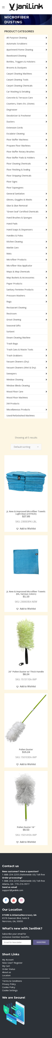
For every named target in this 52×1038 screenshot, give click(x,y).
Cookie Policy (8, 987)
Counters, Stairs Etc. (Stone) (20, 103)
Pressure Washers (15, 295)
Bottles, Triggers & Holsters (20, 61)
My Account (8, 959)
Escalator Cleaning (15, 133)
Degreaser (11, 109)
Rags (9, 301)
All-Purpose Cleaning (16, 37)
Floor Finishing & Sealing (18, 169)
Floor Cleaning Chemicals (18, 163)
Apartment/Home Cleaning (19, 49)
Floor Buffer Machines (17, 139)
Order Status (8, 969)
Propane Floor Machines (18, 145)
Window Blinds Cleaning (18, 385)
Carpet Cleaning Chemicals (19, 85)
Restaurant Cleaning (16, 307)
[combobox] (26, 447)
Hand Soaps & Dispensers (19, 229)
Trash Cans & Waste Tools (19, 349)
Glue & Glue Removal (16, 205)
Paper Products (14, 283)
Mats (9, 253)
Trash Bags (12, 343)
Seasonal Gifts (13, 325)
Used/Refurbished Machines (20, 415)
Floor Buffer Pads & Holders (20, 157)
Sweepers (11, 373)
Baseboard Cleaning (16, 55)
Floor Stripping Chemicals (18, 175)
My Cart (6, 965)
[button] (26, 529)
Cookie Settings (10, 990)
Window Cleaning (14, 379)
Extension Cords (14, 127)
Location (6, 975)
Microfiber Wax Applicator (19, 265)
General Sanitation (15, 193)
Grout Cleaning (13, 319)
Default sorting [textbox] (22, 446)
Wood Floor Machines (17, 397)
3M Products (12, 403)
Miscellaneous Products (18, 409)
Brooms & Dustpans (16, 67)
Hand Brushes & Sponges (19, 217)
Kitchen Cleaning (14, 241)
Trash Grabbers (14, 355)
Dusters (10, 121)
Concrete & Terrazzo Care (19, 97)
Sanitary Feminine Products (20, 289)
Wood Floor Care (14, 391)
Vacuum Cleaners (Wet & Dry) (21, 367)
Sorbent (10, 331)
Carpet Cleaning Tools (17, 79)
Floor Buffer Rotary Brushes (20, 151)
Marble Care (12, 247)
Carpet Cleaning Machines (19, 73)
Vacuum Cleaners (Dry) (17, 361)
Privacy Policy (9, 984)
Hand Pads (11, 223)
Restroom (11, 313)
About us (6, 972)
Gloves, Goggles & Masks (19, 199)
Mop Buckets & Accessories (20, 277)
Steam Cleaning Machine (18, 337)
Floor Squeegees (14, 187)
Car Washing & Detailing (18, 91)
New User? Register (12, 962)
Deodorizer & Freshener (18, 115)
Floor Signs (11, 181)
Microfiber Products (16, 259)
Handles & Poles (14, 235)
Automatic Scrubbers (16, 43)
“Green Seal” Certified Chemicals (22, 211)
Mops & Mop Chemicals (18, 271)
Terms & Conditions (12, 980)
